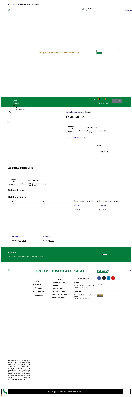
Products (74, 112)
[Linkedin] (108, 278)
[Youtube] (113, 278)
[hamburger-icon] (94, 99)
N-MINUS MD (46, 236)
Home (15, 100)
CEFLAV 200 (102, 205)
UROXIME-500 (16, 236)
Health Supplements (19, 109)
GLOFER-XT (77, 205)
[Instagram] (104, 278)
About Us (16, 102)
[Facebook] (99, 278)
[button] (72, 161)
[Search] (99, 53)
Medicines (77, 138)
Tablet (80, 112)
